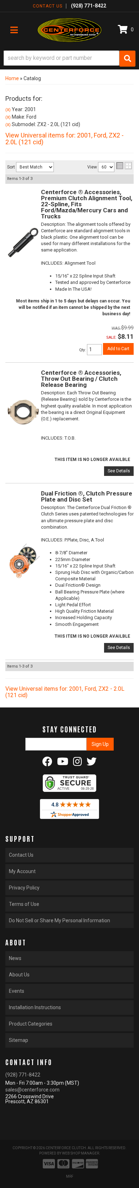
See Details (119, 470)
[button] (69, 59)
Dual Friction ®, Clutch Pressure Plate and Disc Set (86, 496)
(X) (8, 109)
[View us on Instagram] (77, 763)
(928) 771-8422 (22, 1075)
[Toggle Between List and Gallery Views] (124, 165)
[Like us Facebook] (47, 763)
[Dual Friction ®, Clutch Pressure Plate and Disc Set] (23, 560)
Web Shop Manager (80, 1153)
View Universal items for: (64, 138)
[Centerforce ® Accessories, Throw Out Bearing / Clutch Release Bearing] (23, 412)
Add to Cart (118, 348)
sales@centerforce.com (32, 1089)
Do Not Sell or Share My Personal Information (59, 920)
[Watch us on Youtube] (62, 763)
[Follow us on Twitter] (92, 763)
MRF (69, 1176)
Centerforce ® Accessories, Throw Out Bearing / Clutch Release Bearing (81, 378)
